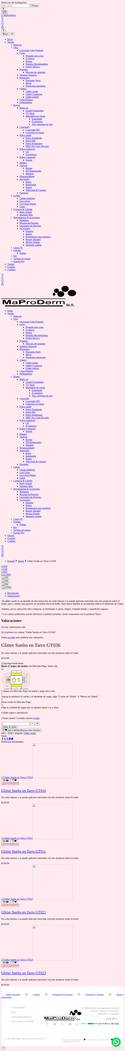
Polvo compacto (27, 149)
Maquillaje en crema (35, 116)
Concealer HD (33, 130)
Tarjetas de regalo (21, 258)
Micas (28, 83)
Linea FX (18, 247)
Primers (23, 162)
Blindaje (30, 173)
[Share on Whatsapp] (12, 739)
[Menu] (4, 12)
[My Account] (2, 21)
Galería (37, 994)
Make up (24, 108)
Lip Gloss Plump (28, 204)
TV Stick (30, 113)
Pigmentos (25, 77)
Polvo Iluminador (34, 143)
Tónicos (23, 165)
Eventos (11, 267)
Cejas (22, 53)
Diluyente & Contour (36, 190)
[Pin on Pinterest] (10, 739)
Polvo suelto (25, 135)
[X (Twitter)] (63, 1024)
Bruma (29, 168)
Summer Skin (26, 215)
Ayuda (36, 718)
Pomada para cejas (34, 56)
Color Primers (26, 99)
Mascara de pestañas (35, 72)
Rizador (29, 231)
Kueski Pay (19, 261)
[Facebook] (47, 1024)
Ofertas (10, 264)
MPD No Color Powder (37, 146)
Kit (14, 256)
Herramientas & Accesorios (26, 217)
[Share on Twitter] (5, 739)
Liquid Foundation (35, 110)
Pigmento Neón (33, 80)
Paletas (23, 253)
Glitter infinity (32, 97)
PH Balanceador (33, 171)
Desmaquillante (27, 176)
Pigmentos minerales (35, 86)
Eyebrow (30, 58)
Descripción (13, 593)
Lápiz (22, 206)
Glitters (23, 88)
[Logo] (8, 15)
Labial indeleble (27, 198)
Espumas (24, 193)
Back (6, 34)
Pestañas (24, 69)
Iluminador (31, 184)
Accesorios (25, 228)
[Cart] (2, 27)
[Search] (2, 18)
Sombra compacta (28, 75)
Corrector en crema (35, 132)
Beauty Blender (33, 239)
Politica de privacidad (72, 1040)
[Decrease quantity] (32, 723)
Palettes (17, 250)
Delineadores (26, 102)
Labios (16, 195)
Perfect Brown (33, 66)
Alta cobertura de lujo (42, 124)
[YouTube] (70, 1024)
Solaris (29, 160)
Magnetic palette (33, 245)
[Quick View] (5, 780)
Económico (37, 121)
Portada (11, 561)
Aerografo (24, 179)
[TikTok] (77, 1024)
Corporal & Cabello (22, 209)
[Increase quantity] (37, 723)
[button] (10, 784)
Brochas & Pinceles (29, 223)
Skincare (17, 45)
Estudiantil (37, 119)
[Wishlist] (2, 24)
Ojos (15, 47)
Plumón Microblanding (37, 64)
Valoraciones (13, 596)
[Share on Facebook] (2, 739)
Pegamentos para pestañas (38, 236)
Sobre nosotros (13, 994)
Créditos (11, 269)
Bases (28, 182)
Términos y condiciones (99, 1040)
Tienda (10, 42)
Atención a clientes (94, 994)
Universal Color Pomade (31, 50)
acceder (11, 637)
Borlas (29, 234)
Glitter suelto (32, 91)
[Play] (5, 577)
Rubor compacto (28, 157)
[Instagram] (55, 1024)
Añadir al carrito (9, 727)
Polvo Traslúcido (34, 138)
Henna (29, 61)
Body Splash (26, 212)
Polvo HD (31, 141)
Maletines (24, 220)
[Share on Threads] (7, 739)
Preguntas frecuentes (63, 994)
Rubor (29, 187)
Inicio (10, 39)
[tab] (65, 593)
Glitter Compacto (34, 94)
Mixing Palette (33, 242)
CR (27, 151)
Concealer (24, 127)
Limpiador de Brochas (30, 225)
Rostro (16, 105)
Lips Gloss (25, 201)
